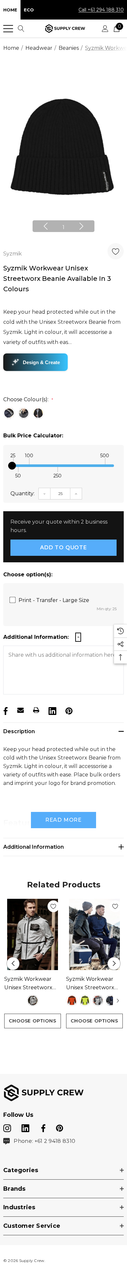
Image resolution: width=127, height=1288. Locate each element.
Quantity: (22, 493)
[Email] (20, 710)
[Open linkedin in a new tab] (26, 1126)
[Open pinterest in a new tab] (60, 1126)
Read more (63, 820)
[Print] (36, 710)
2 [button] (63, 1040)
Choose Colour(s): (28, 399)
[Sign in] (105, 28)
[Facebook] (5, 710)
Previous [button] (45, 226)
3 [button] (74, 1040)
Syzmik (12, 254)
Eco (29, 9)
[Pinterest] (68, 710)
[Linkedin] (52, 710)
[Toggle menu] (8, 29)
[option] (63, 151)
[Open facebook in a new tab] (42, 1126)
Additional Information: (36, 637)
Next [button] (81, 226)
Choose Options (32, 1021)
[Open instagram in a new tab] (7, 1126)
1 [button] (63, 227)
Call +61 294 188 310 (101, 10)
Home (10, 9)
